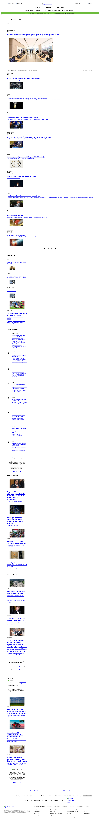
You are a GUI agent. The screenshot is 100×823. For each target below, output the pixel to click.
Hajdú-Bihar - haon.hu (54, 815)
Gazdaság (57, 806)
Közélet (49, 806)
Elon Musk (9, 615)
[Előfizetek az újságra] (78, 4)
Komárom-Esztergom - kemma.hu (72, 811)
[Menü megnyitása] (90, 4)
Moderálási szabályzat (77, 795)
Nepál (8, 588)
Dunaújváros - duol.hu (54, 809)
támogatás (11, 680)
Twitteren (12, 668)
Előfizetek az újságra (67, 790)
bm (7, 514)
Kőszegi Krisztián (15, 367)
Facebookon (21, 666)
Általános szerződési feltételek (55, 795)
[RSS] (24, 674)
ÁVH (13, 382)
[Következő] (58, 248)
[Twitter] (17, 674)
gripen (13, 411)
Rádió (87, 806)
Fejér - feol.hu (52, 811)
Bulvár (71, 806)
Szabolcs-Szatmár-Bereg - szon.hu (72, 817)
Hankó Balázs (11, 678)
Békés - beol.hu (36, 813)
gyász (8, 259)
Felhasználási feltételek (41, 795)
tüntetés (8, 538)
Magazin (65, 806)
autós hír (8, 729)
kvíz (7, 95)
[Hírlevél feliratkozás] (9, 674)
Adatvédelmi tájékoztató (29, 795)
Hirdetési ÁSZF (67, 795)
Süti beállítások (87, 795)
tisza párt (13, 397)
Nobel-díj (8, 154)
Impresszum (11, 795)
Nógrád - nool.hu (69, 813)
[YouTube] (22, 674)
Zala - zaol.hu (85, 815)
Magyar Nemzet (13, 19)
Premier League (10, 310)
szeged (8, 212)
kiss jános (8, 754)
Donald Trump (15, 333)
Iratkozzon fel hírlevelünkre (16, 665)
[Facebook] (12, 674)
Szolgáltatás (79, 806)
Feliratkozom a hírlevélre (87, 70)
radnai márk (9, 489)
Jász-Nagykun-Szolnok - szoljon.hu (72, 809)
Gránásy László (10, 173)
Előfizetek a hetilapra (16, 471)
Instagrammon (22, 669)
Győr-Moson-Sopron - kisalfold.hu (56, 813)
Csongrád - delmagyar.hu (38, 817)
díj (7, 134)
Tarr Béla (8, 114)
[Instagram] (14, 674)
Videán (12, 670)
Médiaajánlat (19, 795)
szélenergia (9, 706)
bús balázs (9, 559)
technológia (9, 31)
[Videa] (19, 674)
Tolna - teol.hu (85, 809)
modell (8, 75)
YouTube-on (16, 670)
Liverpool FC (14, 441)
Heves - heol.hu (53, 817)
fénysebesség (9, 232)
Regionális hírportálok (39, 806)
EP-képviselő (9, 637)
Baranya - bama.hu (37, 811)
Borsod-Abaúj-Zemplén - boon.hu (39, 815)
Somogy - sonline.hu (70, 815)
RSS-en (21, 670)
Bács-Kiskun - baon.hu (37, 809)
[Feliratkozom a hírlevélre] (19, 4)
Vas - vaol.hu (85, 811)
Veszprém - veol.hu (86, 813)
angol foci (14, 351)
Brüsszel (8, 273)
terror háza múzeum (11, 287)
